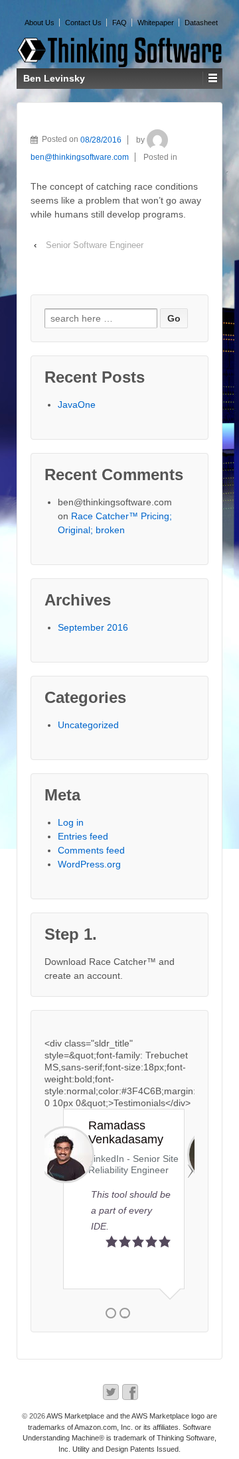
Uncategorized (88, 725)
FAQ (119, 23)
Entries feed (83, 836)
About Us (39, 23)
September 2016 (93, 627)
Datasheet (201, 23)
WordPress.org (89, 864)
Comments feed (91, 850)
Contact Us (83, 23)
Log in (71, 822)
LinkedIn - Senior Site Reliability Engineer (82, 1164)
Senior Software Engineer (94, 245)
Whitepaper (155, 23)
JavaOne (77, 404)
